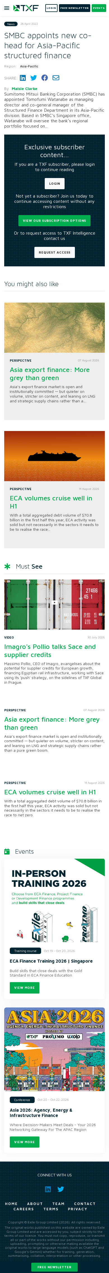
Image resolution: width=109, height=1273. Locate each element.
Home (11, 1203)
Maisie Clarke (24, 88)
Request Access (54, 252)
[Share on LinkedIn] (23, 77)
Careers (23, 1209)
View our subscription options (54, 220)
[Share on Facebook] (44, 77)
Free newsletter (54, 1267)
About (35, 1203)
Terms (51, 1209)
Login (54, 183)
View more (24, 987)
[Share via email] (55, 77)
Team (58, 1203)
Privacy (77, 1209)
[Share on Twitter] (33, 77)
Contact (85, 1203)
